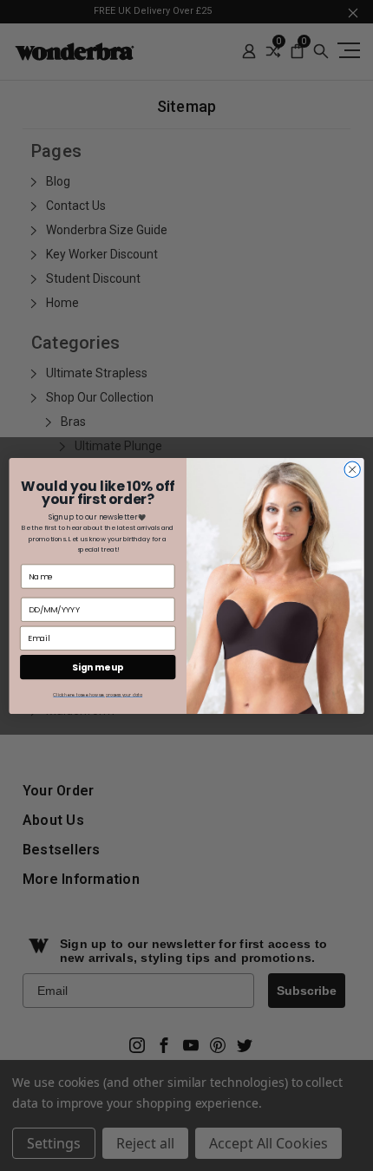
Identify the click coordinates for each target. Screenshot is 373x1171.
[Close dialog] (352, 469)
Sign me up (98, 666)
